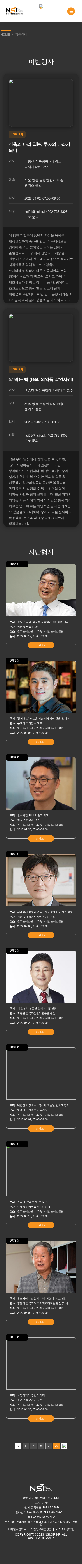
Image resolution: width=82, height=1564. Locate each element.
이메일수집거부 (17, 1529)
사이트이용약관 (65, 1529)
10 (56, 1445)
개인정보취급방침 (41, 1529)
